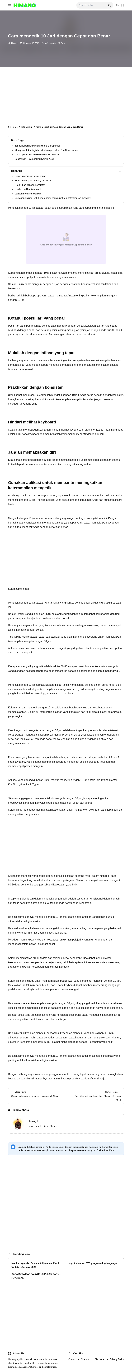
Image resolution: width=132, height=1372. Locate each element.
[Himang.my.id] (24, 5)
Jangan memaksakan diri (28, 193)
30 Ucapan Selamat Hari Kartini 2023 (34, 159)
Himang (14, 43)
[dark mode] (117, 5)
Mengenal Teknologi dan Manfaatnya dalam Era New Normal (46, 150)
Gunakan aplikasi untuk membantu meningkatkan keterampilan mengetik (53, 198)
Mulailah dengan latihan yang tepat (33, 180)
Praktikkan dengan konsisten (30, 184)
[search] (109, 5)
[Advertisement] (66, 97)
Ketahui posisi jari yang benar (30, 176)
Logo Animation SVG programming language (92, 1263)
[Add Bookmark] (62, 43)
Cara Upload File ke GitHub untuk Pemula (37, 154)
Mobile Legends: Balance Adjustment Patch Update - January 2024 (35, 1265)
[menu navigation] (9, 5)
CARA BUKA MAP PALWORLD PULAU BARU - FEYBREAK (36, 1276)
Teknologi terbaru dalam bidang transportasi (37, 145)
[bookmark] (122, 5)
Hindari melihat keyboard (28, 189)
